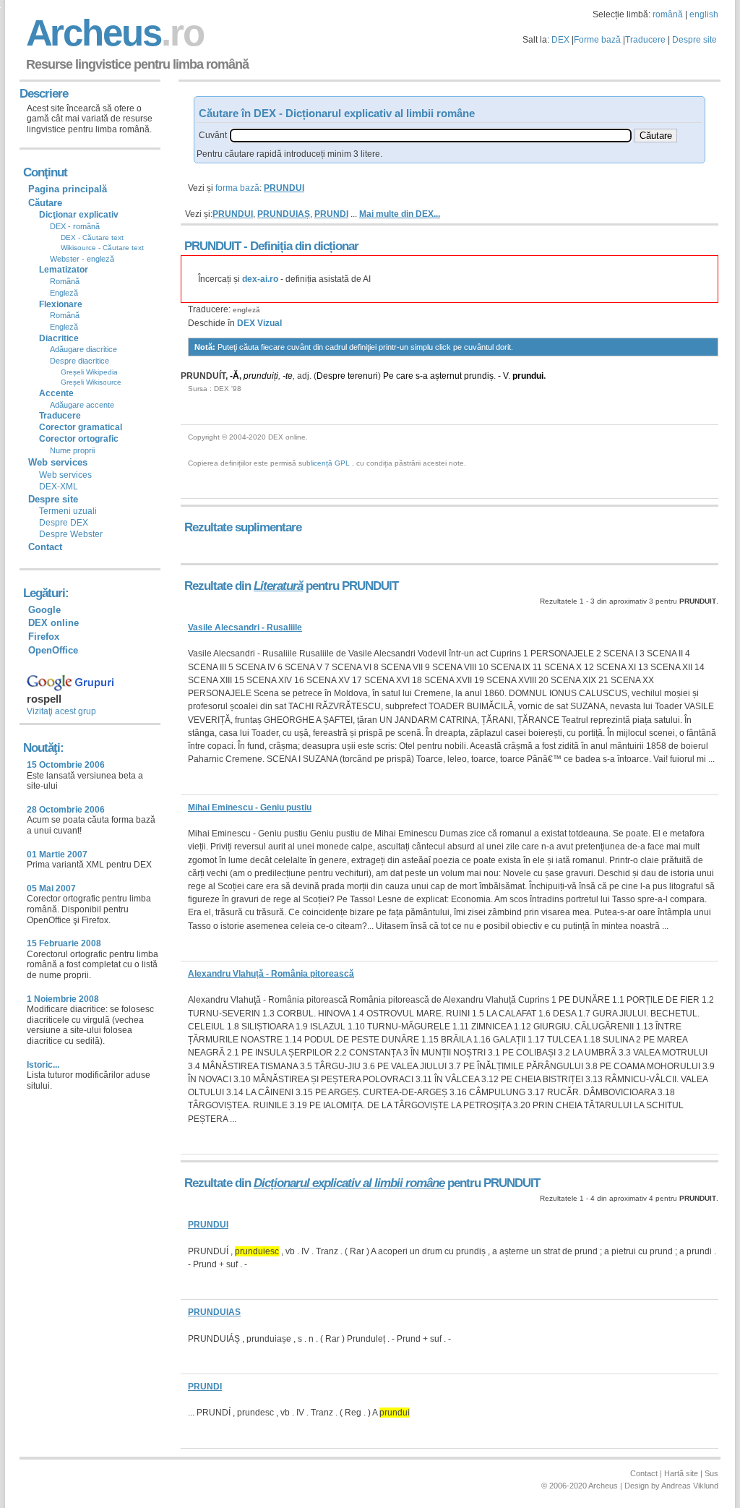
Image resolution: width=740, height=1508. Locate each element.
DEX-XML (58, 486)
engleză (246, 310)
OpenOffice (53, 650)
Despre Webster (71, 534)
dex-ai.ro (260, 279)
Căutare (45, 202)
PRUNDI (331, 214)
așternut (446, 376)
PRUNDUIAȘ (283, 214)
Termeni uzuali (68, 511)
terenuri (363, 376)
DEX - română (75, 226)
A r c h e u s (112, 32)
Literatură (278, 586)
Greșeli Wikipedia (89, 372)
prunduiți (261, 376)
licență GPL (330, 463)
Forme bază (597, 40)
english (703, 14)
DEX (560, 40)
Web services (65, 475)
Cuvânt (213, 135)
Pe (388, 376)
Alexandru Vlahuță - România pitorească (271, 974)
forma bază (237, 188)
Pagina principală (67, 189)
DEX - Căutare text (92, 237)
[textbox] (431, 135)
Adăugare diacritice (83, 349)
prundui (527, 376)
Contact (45, 546)
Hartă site (681, 1473)
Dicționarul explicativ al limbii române (349, 1183)
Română (64, 281)
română (668, 14)
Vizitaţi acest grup (61, 711)
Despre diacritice (79, 360)
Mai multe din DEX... (399, 214)
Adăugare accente (82, 404)
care (404, 376)
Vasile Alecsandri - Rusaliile (245, 627)
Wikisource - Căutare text (102, 248)
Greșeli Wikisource (91, 382)
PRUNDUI (232, 214)
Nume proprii (72, 450)
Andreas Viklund (689, 1485)
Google (44, 609)
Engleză (64, 292)
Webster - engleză (82, 258)
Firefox (43, 636)
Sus (711, 1473)
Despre (331, 376)
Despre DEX (63, 523)
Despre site (694, 40)
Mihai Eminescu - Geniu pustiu (249, 807)
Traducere (645, 40)
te (289, 376)
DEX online (53, 622)
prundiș (479, 376)
